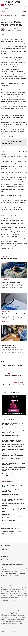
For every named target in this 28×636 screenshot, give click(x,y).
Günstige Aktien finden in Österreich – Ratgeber (9, 346)
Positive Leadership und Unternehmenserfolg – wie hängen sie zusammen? (12, 516)
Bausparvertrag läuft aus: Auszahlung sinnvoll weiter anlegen (12, 495)
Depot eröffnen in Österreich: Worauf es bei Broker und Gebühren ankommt (13, 445)
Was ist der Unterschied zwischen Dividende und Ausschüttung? (11, 459)
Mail (7, 35)
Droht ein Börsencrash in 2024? (11, 282)
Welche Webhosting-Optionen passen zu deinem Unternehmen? (13, 499)
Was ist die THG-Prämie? (8, 520)
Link (11, 35)
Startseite (4, 549)
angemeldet (9, 531)
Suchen (24, 11)
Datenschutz (4, 559)
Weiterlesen (5, 290)
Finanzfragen (10, 15)
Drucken (16, 35)
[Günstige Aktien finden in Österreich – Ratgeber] (14, 333)
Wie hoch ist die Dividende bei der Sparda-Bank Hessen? (13, 463)
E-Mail (3, 365)
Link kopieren (11, 365)
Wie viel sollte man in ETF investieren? (13, 314)
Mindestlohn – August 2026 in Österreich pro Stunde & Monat (13, 423)
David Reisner (11, 30)
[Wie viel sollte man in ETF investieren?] (14, 301)
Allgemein (17, 15)
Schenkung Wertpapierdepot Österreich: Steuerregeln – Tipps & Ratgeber (13, 440)
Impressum (4, 556)
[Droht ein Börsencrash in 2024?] (14, 270)
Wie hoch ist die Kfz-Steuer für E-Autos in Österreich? (13, 504)
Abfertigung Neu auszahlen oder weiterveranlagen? (11, 490)
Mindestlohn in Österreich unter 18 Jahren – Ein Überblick (13, 474)
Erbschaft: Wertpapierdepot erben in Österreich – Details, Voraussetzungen (12, 454)
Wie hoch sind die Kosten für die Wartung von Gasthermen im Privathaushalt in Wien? (13, 469)
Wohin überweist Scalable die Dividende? (13, 427)
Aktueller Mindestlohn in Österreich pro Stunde (13, 450)
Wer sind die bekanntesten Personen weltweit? (12, 436)
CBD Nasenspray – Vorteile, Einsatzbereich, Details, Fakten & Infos (13, 431)
